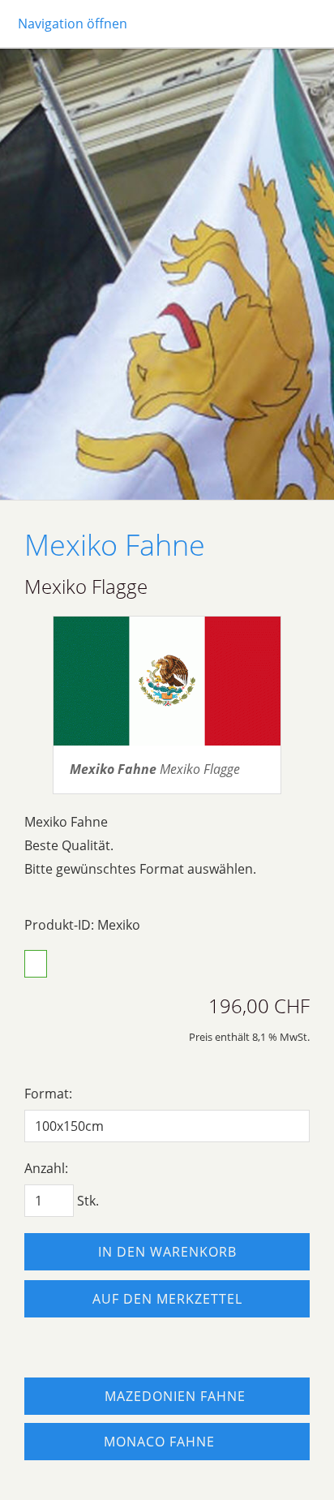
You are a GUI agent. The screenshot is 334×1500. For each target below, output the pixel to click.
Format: (48, 1093)
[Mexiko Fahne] (167, 681)
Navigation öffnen (72, 23)
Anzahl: (46, 1168)
